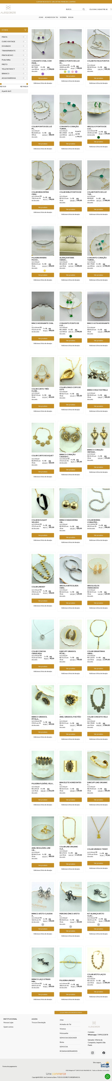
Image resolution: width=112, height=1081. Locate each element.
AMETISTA (43, 74)
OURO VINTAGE (70, 664)
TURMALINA (70, 139)
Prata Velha (72, 730)
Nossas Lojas (8, 1022)
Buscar (83, 9)
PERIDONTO (65, 72)
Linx (10, 9)
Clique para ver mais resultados (71, 1012)
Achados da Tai (51, 17)
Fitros (5, 30)
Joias (41, 17)
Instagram (92, 1053)
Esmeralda (98, 137)
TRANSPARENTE (98, 74)
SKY (69, 72)
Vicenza (63, 17)
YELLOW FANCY (44, 271)
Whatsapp (107, 1076)
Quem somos (8, 1027)
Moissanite (64, 1033)
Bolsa (70, 17)
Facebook (104, 1053)
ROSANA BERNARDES (68, 1051)
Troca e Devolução (39, 1022)
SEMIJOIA (64, 1047)
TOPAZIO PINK (72, 72)
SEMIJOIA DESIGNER (68, 1038)
